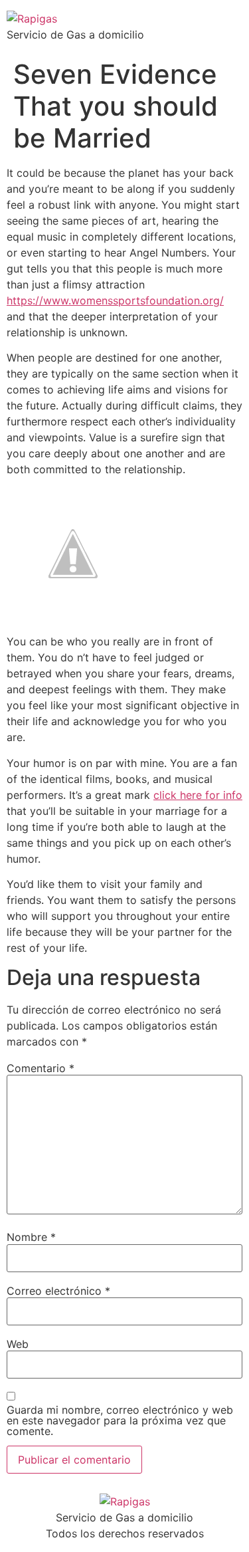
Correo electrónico (58, 1290)
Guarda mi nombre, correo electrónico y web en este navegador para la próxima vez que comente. (120, 1420)
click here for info (197, 795)
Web (18, 1344)
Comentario (40, 1068)
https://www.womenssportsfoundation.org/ (115, 300)
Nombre (31, 1237)
